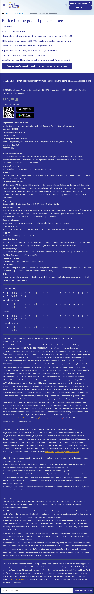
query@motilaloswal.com (14, 132)
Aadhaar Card (23, 261)
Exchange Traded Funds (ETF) (15, 163)
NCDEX (19, 267)
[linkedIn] (16, 100)
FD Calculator (22, 185)
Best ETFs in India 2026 (29, 255)
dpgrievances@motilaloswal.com (48, 418)
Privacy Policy (82, 277)
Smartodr (51, 277)
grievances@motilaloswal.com (15, 418)
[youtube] (12, 100)
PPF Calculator (59, 191)
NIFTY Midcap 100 (77, 175)
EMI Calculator (65, 188)
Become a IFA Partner (56, 229)
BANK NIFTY (26, 175)
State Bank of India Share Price (57, 210)
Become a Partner (10, 229)
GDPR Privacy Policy (26, 277)
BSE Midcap (50, 175)
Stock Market (20, 242)
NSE (8, 267)
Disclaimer (65, 267)
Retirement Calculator (79, 185)
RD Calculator (35, 185)
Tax (4, 261)
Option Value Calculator (71, 194)
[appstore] (25, 109)
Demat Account (34, 242)
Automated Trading (68, 245)
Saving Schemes (37, 261)
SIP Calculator (9, 185)
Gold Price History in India (46, 252)
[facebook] (4, 100)
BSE (4, 267)
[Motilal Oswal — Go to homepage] (12, 5)
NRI (16, 245)
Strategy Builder (52, 204)
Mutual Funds (23, 156)
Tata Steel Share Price (32, 210)
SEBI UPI (79, 7)
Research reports (10, 223)
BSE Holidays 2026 (26, 252)
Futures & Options (50, 242)
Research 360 (8, 204)
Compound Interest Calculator (56, 185)
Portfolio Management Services (40, 159)
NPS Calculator (53, 194)
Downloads (41, 277)
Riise (42, 204)
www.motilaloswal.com (19, 579)
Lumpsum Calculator (12, 188)
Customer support (38, 236)
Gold (11, 245)
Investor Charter (10, 277)
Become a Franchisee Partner (32, 229)
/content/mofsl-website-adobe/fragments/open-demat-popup (37, 66)
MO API (36, 204)
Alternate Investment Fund (14, 159)
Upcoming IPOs (9, 156)
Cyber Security (9, 280)
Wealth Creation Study (43, 271)
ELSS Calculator (72, 191)
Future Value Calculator (23, 191)
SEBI (13, 267)
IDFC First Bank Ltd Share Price (16, 213)
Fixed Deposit (61, 159)
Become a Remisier (74, 229)
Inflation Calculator (37, 194)
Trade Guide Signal (24, 204)
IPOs (62, 242)
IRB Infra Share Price (39, 213)
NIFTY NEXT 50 (62, 175)
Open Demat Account (79, 3)
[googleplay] (25, 115)
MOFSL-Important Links (33, 267)
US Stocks (78, 156)
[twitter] (8, 100)
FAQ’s (16, 236)
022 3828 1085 (9, 135)
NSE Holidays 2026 (10, 252)
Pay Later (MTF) (75, 159)
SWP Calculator (79, 188)
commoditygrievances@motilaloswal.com (62, 452)
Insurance (34, 163)
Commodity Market (24, 169)
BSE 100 (10, 178)
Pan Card (11, 261)
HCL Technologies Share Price (61, 213)
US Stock (81, 242)
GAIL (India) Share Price (81, 210)
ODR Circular (69, 277)
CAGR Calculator (29, 188)
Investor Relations (51, 267)
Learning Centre (26, 223)
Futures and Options (42, 169)
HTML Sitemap (23, 280)
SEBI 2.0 (60, 277)
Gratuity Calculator (43, 191)
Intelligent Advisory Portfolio (60, 156)
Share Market (8, 169)
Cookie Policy (76, 267)
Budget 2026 (8, 242)
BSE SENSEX (16, 175)
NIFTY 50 (6, 175)
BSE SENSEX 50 (20, 178)
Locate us (24, 236)
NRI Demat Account (39, 156)
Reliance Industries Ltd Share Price (30, 217)
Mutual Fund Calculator (48, 188)
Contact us (7, 236)
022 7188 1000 (8, 148)
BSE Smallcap (38, 175)
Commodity (24, 245)
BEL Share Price (52, 217)
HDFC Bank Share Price (12, 210)
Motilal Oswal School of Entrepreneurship (52, 223)
